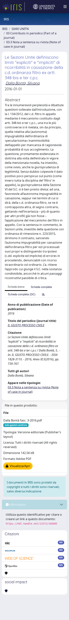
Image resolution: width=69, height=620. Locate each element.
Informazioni (17, 504)
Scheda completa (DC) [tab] (22, 294)
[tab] (43, 294)
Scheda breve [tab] (16, 286)
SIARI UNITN (20, 29)
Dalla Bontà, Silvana (23, 83)
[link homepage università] (44, 6)
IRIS (5, 29)
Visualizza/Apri (19, 466)
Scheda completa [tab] (41, 287)
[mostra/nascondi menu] (65, 6)
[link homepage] (13, 6)
